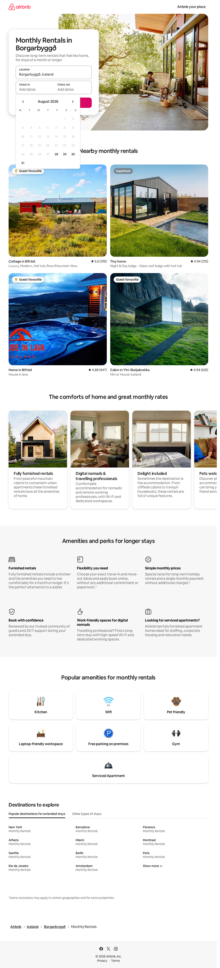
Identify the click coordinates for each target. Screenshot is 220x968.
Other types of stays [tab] (86, 814)
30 (73, 154)
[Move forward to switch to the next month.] (72, 101)
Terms (115, 961)
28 (56, 154)
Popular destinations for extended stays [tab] (37, 814)
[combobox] (53, 74)
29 (64, 154)
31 (22, 163)
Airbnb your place (191, 7)
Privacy (102, 961)
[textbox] (34, 89)
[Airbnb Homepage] (20, 7)
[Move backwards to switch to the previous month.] (23, 101)
